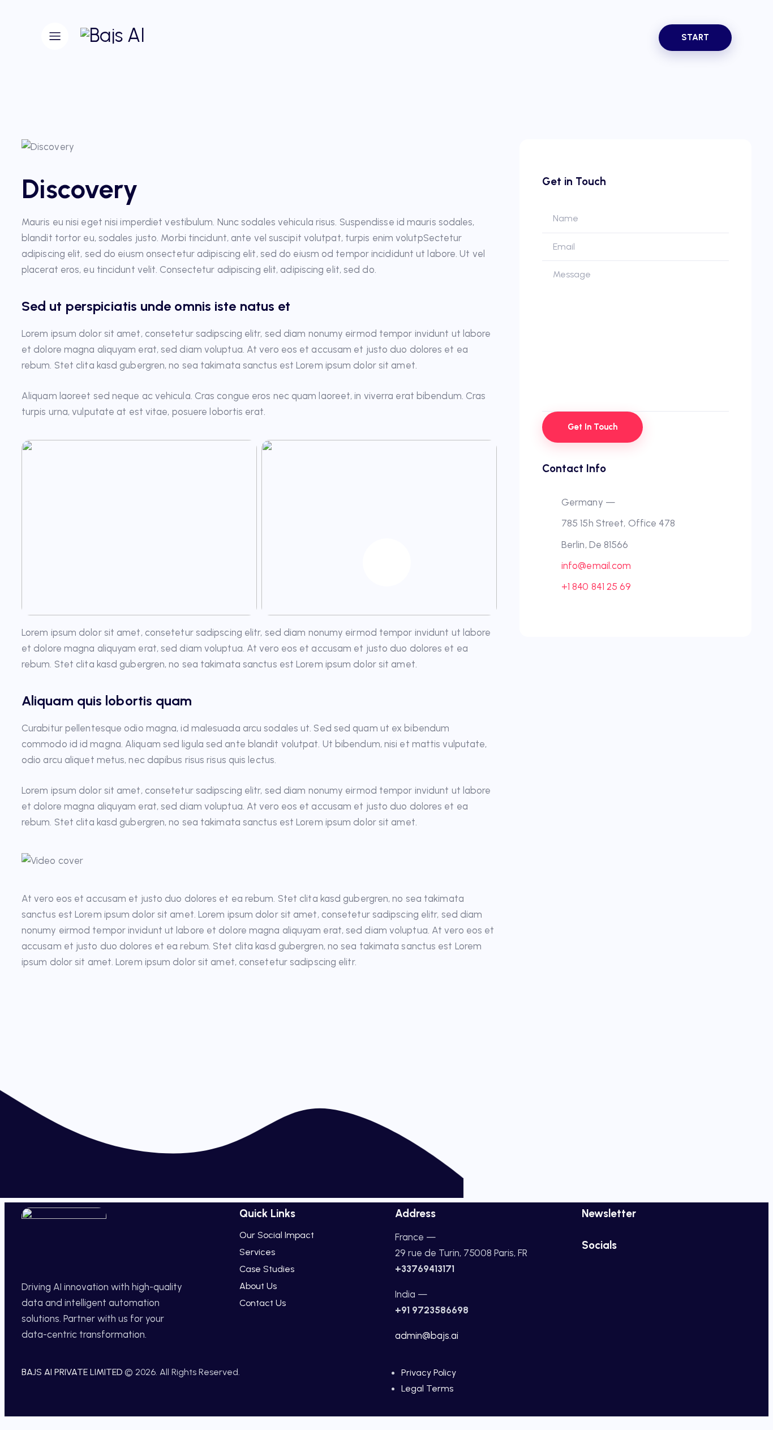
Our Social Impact (276, 1235)
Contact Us (262, 1303)
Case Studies (266, 1269)
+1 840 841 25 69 (596, 586)
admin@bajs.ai (426, 1335)
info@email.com (596, 565)
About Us (258, 1286)
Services (257, 1252)
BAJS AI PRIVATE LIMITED (72, 1372)
